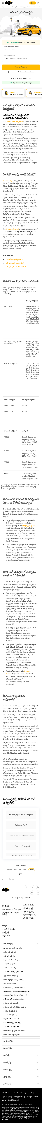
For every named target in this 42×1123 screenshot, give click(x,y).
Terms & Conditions (27, 72)
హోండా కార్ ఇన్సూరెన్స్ (10, 952)
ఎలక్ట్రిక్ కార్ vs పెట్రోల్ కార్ (11, 1027)
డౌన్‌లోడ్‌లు (5, 1093)
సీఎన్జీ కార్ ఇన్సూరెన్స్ (10, 964)
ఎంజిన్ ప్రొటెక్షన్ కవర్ (10, 983)
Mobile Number (9, 55)
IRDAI (4, 1100)
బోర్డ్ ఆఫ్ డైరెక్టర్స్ (28, 908)
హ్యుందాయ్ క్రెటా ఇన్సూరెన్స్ (12, 960)
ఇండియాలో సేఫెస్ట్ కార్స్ (10, 1015)
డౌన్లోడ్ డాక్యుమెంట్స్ (29, 915)
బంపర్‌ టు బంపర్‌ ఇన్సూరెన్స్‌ (21, 846)
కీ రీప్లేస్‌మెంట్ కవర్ (21, 825)
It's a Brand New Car (21, 78)
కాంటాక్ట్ (21, 898)
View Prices (21, 67)
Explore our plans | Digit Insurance (21, 836)
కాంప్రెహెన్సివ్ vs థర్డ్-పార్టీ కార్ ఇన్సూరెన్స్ (15, 995)
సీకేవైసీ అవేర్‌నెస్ (7, 935)
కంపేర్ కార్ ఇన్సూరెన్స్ (10, 968)
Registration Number (11, 46)
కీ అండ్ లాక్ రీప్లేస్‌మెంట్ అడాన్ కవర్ (14, 987)
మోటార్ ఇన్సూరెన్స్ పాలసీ (14, 122)
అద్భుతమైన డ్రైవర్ (28, 526)
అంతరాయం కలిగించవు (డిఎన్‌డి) (21, 1093)
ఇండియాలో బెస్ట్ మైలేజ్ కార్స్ (12, 1023)
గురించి (14, 898)
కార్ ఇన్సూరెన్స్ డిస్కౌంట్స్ (11, 1003)
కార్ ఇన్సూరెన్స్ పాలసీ (12, 229)
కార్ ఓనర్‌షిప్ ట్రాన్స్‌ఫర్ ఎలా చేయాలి (14, 1031)
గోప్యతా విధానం (32, 1096)
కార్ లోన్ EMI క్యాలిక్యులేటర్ (12, 1034)
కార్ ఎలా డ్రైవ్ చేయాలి (10, 1011)
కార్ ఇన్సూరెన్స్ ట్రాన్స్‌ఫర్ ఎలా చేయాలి (15, 1007)
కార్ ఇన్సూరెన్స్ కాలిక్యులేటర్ (15, 263)
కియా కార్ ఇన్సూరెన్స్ (10, 956)
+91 (6, 59)
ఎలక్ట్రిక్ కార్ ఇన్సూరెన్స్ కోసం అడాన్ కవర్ (16, 972)
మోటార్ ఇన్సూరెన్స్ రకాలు (14, 259)
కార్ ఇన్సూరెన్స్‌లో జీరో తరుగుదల (16, 267)
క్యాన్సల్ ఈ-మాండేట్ (8, 929)
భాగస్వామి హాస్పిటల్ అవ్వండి (11, 909)
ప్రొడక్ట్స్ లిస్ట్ (5, 932)
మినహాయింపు (7, 181)
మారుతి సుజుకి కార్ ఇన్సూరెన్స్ (13, 948)
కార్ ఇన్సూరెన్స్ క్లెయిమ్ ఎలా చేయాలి (14, 999)
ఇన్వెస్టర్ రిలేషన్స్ (28, 918)
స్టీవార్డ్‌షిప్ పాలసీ (13, 1100)
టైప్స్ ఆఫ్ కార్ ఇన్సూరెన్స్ (11, 976)
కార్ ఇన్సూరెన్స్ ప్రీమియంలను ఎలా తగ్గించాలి (17, 991)
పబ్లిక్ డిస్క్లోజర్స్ (28, 911)
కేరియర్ (27, 898)
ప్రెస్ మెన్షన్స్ (5, 906)
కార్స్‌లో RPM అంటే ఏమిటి (11, 1019)
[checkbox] (9, 72)
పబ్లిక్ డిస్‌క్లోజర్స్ (7, 1096)
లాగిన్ (33, 3)
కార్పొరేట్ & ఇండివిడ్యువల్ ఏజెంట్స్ (10, 913)
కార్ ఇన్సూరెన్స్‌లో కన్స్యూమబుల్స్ (13, 979)
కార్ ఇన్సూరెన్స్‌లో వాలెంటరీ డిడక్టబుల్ (21, 815)
